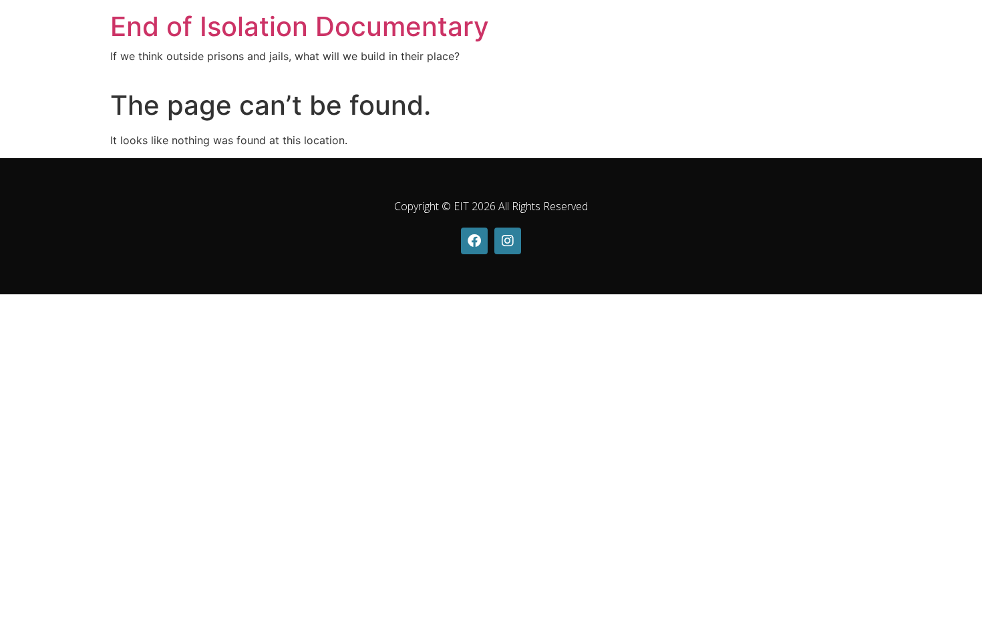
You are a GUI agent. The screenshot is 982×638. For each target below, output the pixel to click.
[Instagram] (507, 241)
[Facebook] (474, 241)
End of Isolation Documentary (299, 26)
